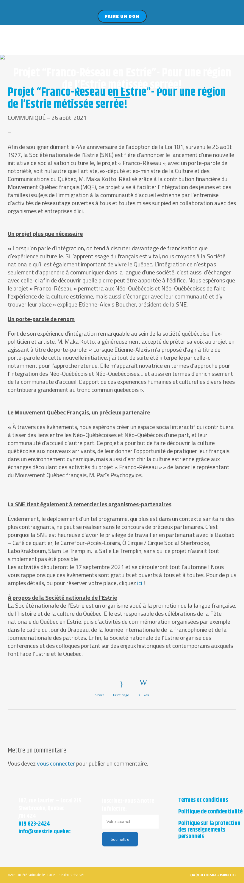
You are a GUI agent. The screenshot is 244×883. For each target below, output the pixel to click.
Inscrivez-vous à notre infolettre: (128, 805)
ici (139, 582)
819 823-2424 (34, 824)
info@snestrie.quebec (44, 831)
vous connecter (56, 763)
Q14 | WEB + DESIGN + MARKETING (213, 875)
